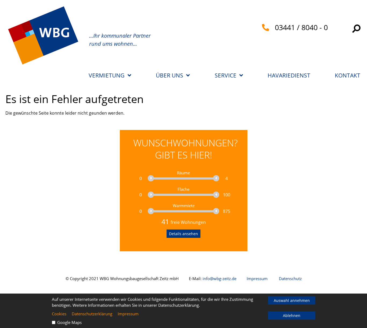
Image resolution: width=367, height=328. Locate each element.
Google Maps (69, 322)
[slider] (151, 178)
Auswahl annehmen (292, 300)
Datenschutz (290, 278)
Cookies (59, 313)
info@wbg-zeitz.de (219, 278)
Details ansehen (183, 233)
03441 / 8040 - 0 (298, 27)
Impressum (257, 278)
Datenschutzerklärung (92, 313)
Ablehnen (291, 315)
